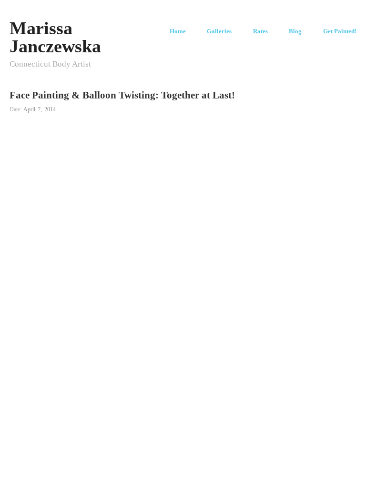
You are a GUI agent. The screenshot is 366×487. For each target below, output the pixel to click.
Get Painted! (339, 32)
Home (178, 32)
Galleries (219, 32)
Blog (295, 32)
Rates (260, 32)
